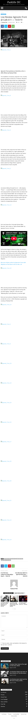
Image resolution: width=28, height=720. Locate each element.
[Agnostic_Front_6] (14, 352)
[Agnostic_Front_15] (14, 430)
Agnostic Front (8, 558)
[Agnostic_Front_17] (14, 449)
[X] (5, 26)
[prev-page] (13, 609)
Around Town (4, 697)
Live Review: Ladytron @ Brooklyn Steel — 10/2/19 (7, 574)
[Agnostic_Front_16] (14, 312)
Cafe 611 (13, 558)
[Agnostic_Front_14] (14, 528)
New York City (4, 560)
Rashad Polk (4, 22)
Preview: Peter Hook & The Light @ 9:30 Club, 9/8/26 (18, 664)
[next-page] (15, 609)
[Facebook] (2, 26)
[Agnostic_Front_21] (14, 508)
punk (9, 560)
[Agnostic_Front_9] (14, 138)
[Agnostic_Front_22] (14, 276)
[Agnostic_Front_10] (14, 391)
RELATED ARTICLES (8, 593)
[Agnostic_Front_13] (14, 213)
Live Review (6, 11)
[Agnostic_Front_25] (14, 469)
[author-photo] (14, 583)
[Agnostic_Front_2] (14, 332)
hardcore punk (19, 558)
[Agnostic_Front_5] (14, 176)
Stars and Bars (4, 701)
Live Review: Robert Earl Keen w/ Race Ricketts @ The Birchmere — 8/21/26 (5, 604)
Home (2, 11)
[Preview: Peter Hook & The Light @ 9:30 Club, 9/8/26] (5, 666)
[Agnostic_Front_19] (14, 547)
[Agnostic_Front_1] (14, 58)
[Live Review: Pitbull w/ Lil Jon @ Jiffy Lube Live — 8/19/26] (23, 598)
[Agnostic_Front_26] (14, 489)
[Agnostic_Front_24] (14, 410)
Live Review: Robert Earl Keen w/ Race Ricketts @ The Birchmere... (18, 672)
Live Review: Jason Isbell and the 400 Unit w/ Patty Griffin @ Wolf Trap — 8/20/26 (14, 604)
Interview (3, 706)
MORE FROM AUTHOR (19, 593)
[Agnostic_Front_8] (14, 103)
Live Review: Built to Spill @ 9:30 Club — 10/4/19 (21, 574)
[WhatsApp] (13, 26)
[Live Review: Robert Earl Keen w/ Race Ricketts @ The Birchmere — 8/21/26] (5, 598)
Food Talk (3, 704)
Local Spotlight (4, 699)
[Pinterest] (9, 26)
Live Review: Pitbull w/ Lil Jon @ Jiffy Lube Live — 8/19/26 (23, 603)
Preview (2, 694)
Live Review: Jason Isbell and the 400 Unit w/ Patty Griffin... (18, 679)
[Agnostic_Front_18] (14, 371)
